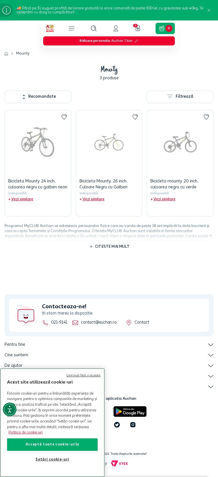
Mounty (23, 53)
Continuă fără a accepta (83, 375)
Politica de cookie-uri (26, 432)
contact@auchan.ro (98, 322)
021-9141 (59, 322)
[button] (94, 28)
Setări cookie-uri (52, 459)
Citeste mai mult (112, 247)
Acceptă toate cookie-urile (52, 444)
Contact (142, 322)
